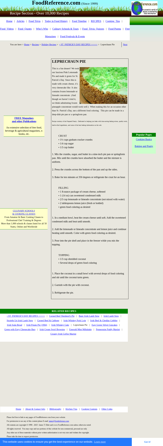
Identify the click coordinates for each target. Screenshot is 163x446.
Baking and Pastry (144, 146)
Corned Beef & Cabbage (48, 320)
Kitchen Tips (71, 409)
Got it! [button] (147, 442)
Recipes (35, 44)
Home (9, 21)
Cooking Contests (89, 409)
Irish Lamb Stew (111, 316)
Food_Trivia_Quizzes (93, 28)
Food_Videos (7, 28)
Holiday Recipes (49, 44)
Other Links (107, 409)
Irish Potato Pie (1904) (36, 325)
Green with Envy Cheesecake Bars (19, 329)
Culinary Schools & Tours (65, 28)
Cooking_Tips (113, 21)
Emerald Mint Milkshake (80, 329)
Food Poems (114, 28)
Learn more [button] (100, 441)
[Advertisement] (24, 78)
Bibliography (55, 409)
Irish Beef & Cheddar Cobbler (103, 320)
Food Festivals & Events (72, 36)
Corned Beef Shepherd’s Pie (61, 316)
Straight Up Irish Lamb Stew (20, 320)
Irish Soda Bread (14, 325)
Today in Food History (56, 21)
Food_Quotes (25, 28)
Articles (20, 21)
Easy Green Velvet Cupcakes (104, 325)
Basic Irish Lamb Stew (89, 316)
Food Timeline (79, 21)
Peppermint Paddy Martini (108, 329)
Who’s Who (42, 28)
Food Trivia (34, 21)
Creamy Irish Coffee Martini (63, 334)
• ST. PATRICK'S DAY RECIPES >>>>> (78, 44)
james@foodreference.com (59, 421)
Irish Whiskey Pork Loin (75, 320)
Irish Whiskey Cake (60, 325)
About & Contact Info (35, 409)
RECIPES (96, 21)
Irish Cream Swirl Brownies (52, 329)
